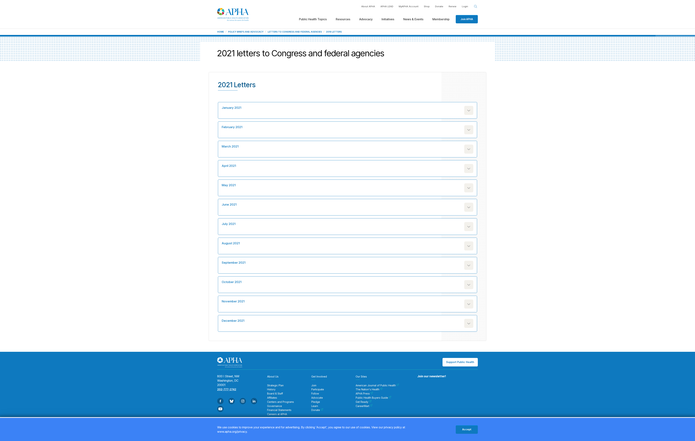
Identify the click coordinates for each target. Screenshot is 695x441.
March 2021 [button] (230, 146)
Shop (427, 6)
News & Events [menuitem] (413, 19)
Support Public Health (460, 362)
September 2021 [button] (233, 262)
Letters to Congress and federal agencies (295, 32)
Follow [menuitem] (315, 393)
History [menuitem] (271, 389)
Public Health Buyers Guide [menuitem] (372, 397)
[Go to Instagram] (243, 401)
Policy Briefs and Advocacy (246, 32)
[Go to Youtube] (220, 409)
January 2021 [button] (231, 107)
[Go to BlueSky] (231, 401)
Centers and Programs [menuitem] (280, 401)
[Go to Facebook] (220, 401)
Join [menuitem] (313, 385)
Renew (452, 6)
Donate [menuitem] (315, 410)
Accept (466, 429)
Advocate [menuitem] (317, 397)
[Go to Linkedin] (254, 401)
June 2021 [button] (229, 204)
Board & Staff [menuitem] (275, 393)
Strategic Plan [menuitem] (275, 385)
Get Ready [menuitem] (362, 401)
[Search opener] (475, 6)
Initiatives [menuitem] (388, 19)
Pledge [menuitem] (315, 401)
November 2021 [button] (233, 301)
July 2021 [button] (228, 224)
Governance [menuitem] (274, 406)
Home (220, 32)
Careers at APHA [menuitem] (277, 414)
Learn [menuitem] (314, 406)
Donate (439, 6)
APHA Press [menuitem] (363, 393)
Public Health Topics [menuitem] (313, 19)
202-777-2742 (226, 389)
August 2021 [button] (231, 243)
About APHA (368, 6)
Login (465, 6)
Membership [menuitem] (441, 19)
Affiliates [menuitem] (272, 397)
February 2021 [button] (232, 127)
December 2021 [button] (233, 320)
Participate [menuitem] (317, 389)
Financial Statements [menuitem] (279, 410)
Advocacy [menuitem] (365, 19)
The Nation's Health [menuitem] (367, 389)
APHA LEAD (386, 6)
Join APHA (467, 19)
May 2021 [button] (229, 185)
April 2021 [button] (229, 166)
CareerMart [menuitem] (362, 406)
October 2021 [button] (231, 282)
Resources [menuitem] (343, 19)
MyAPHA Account (408, 6)
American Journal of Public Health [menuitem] (376, 385)
